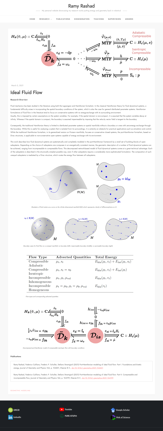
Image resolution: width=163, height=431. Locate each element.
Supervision (114, 19)
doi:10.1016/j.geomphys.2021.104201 (87, 368)
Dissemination (82, 19)
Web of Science (123, 417)
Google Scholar (123, 410)
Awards (129, 19)
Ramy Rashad (81, 5)
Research (44, 19)
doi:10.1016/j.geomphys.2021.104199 (97, 378)
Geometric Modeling (20, 391)
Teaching (99, 19)
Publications (63, 19)
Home (32, 19)
